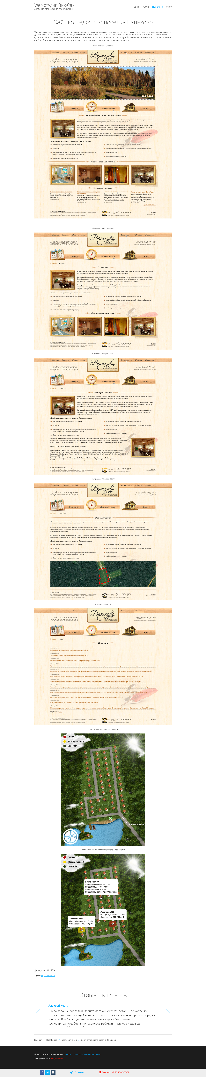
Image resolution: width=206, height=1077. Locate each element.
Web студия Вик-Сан (54, 6)
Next (168, 1013)
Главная (136, 6)
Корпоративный (69, 1040)
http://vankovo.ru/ (48, 976)
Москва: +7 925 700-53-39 (115, 1072)
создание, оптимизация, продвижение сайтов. (82, 1054)
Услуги (146, 6)
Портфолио (157, 6)
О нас (169, 6)
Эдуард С (54, 1006)
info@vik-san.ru (57, 1058)
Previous (38, 1013)
